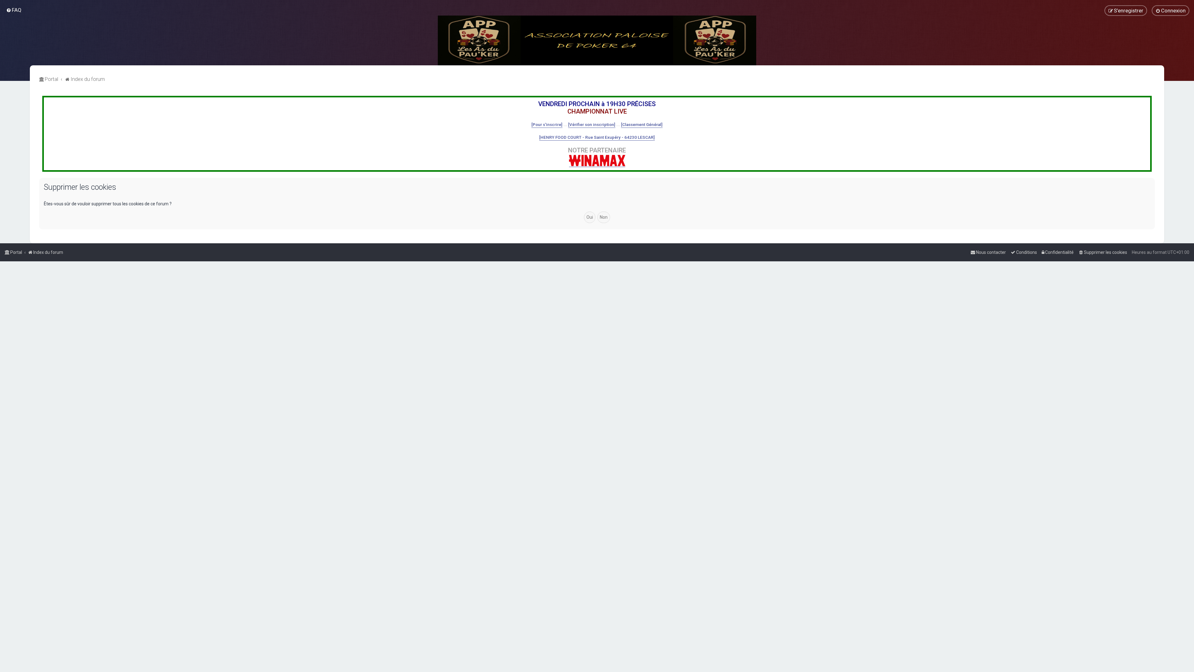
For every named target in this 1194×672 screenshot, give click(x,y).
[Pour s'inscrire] (546, 124)
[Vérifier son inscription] (591, 124)
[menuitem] (14, 10)
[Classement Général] (642, 124)
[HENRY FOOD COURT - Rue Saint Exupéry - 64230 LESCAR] (597, 137)
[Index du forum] (597, 40)
